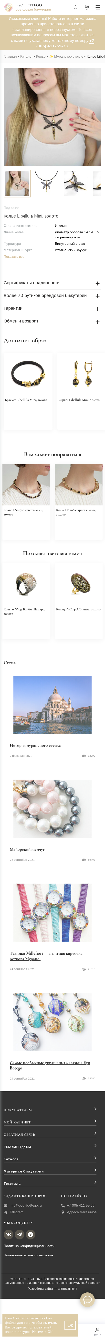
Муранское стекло (68, 56)
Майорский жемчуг (27, 849)
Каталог (26, 56)
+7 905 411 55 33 (80, 1205)
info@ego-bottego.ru (26, 1205)
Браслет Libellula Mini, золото (26, 400)
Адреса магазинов (81, 1212)
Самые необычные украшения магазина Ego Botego (50, 1065)
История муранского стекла (35, 745)
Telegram (16, 1212)
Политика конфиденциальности (29, 1246)
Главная (10, 56)
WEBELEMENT (67, 1289)
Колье (41, 56)
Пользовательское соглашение (28, 1255)
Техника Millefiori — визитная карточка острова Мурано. (46, 956)
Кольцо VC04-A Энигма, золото (78, 609)
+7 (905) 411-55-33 (65, 43)
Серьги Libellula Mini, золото (79, 400)
